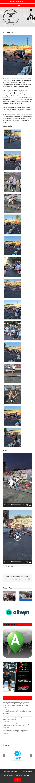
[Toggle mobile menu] (31, 10)
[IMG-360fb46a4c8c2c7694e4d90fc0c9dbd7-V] (12, 310)
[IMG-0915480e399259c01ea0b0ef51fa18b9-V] (12, 352)
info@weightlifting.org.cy (17, 1)
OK (17, 779)
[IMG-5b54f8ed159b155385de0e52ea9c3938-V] (12, 161)
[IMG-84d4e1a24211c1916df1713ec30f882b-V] (12, 288)
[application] (17, 480)
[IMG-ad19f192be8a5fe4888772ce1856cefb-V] (12, 373)
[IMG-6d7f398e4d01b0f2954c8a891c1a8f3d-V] (12, 182)
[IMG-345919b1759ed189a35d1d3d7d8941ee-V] (12, 331)
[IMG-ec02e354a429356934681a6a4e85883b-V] (12, 437)
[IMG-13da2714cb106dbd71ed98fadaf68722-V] (12, 246)
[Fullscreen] (30, 505)
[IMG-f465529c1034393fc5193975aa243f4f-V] (12, 139)
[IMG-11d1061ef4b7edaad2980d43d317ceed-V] (12, 224)
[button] (17, 480)
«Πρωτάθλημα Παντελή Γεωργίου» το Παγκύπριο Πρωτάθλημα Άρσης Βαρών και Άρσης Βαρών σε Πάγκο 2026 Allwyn (17, 711)
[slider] (16, 504)
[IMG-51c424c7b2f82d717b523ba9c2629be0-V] (12, 267)
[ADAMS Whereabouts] (17, 643)
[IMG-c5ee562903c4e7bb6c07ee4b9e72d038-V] (12, 395)
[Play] (5, 505)
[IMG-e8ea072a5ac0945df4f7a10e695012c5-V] (12, 416)
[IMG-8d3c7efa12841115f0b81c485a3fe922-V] (12, 203)
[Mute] (27, 505)
